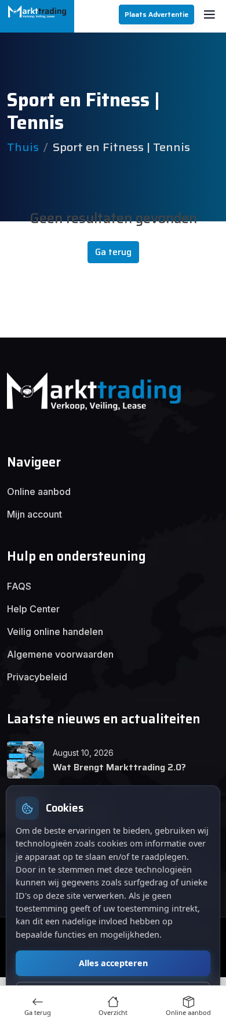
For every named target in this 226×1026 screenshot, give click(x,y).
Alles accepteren (113, 962)
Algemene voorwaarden (60, 654)
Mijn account (34, 514)
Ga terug (113, 252)
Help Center (33, 609)
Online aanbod (39, 491)
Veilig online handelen (55, 631)
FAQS (19, 586)
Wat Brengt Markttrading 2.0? (119, 767)
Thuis (23, 147)
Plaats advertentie (156, 14)
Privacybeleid (37, 677)
